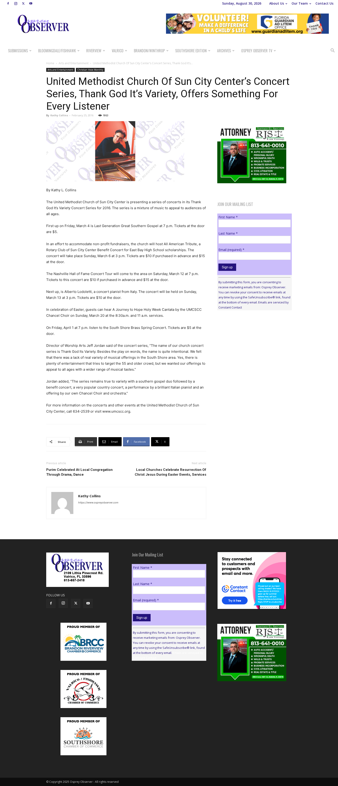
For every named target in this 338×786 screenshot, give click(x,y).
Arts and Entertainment (74, 63)
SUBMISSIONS (18, 50)
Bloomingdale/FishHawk (57, 50)
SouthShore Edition (191, 50)
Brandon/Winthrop (149, 50)
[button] (332, 51)
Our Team (300, 3)
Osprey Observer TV (256, 50)
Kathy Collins (59, 115)
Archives (224, 50)
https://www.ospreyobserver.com (98, 502)
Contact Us (324, 3)
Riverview (93, 50)
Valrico (117, 50)
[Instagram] (15, 3)
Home (50, 63)
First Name (228, 217)
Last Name (228, 233)
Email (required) (231, 249)
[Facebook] (8, 3)
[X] (23, 3)
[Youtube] (30, 3)
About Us (276, 3)
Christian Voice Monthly (90, 69)
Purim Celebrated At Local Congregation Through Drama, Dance (79, 472)
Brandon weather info (251, 356)
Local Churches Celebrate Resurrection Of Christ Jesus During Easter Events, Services (170, 472)
